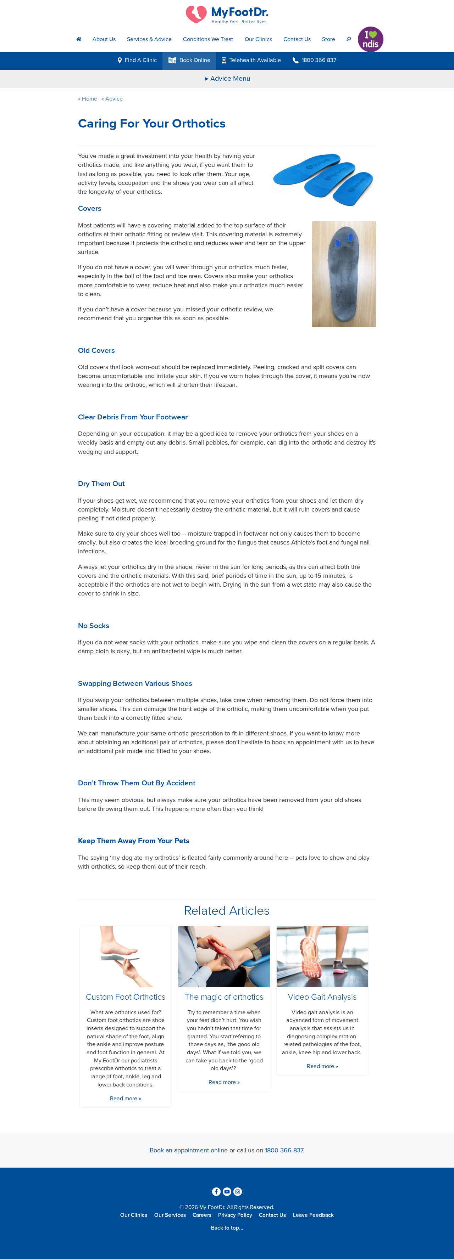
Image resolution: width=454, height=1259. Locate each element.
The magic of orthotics (224, 997)
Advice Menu (230, 78)
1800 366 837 (284, 1150)
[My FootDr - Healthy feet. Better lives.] (227, 15)
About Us (104, 39)
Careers (202, 1215)
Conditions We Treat (208, 39)
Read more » (125, 1098)
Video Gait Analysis (322, 997)
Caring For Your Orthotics (152, 123)
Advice (113, 98)
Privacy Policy (235, 1215)
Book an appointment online (189, 1150)
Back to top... (227, 1228)
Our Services (170, 1215)
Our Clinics (258, 39)
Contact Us (297, 39)
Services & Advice (149, 39)
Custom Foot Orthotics (126, 997)
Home (90, 98)
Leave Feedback (313, 1215)
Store (328, 39)
